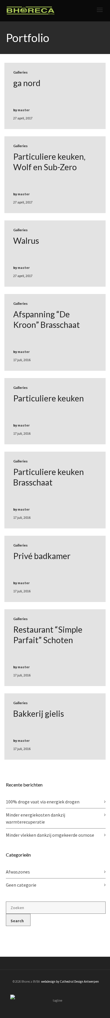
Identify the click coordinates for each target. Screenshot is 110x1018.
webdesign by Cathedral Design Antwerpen (70, 981)
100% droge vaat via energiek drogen (42, 802)
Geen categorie (21, 885)
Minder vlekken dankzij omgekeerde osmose (50, 835)
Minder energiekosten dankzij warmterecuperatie (35, 818)
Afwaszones (18, 872)
